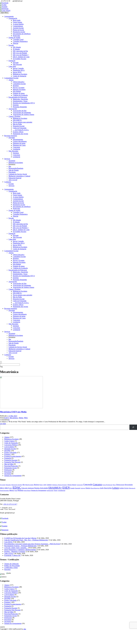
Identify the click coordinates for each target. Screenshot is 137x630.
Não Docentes (13, 151)
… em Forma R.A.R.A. (21, 130)
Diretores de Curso (19, 145)
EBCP (7, 488)
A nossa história (18, 24)
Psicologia (12, 172)
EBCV (10, 488)
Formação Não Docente (12, 462)
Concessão (87, 484)
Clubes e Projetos (14, 116)
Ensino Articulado (10, 452)
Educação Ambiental (28, 488)
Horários (16, 86)
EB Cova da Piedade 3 (20, 55)
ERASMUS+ (17, 120)
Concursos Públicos (11, 445)
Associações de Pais (19, 111)
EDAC (17, 487)
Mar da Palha (17, 124)
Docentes (12, 137)
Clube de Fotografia (19, 128)
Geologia (83, 488)
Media (21, 418)
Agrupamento (9, 16)
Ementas (16, 105)
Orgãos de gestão (14, 37)
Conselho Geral (18, 39)
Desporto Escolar (19, 126)
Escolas (11, 45)
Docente (16, 62)
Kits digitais (17, 91)
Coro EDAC (8, 542)
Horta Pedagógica (95, 488)
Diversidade (129, 484)
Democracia (120, 484)
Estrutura (16, 153)
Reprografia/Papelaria (16, 168)
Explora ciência (18, 132)
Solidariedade (50, 490)
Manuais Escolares (19, 89)
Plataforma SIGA (19, 70)
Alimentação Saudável (16, 484)
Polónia (20, 490)
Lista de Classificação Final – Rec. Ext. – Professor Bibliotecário (26, 540)
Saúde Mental (27, 490)
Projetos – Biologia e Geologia (14, 551)
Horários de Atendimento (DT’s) (24, 103)
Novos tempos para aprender (22, 122)
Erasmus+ (7, 454)
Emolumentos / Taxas (20, 101)
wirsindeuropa (61, 490)
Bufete (41, 484)
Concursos (16, 147)
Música (11, 490)
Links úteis (12, 66)
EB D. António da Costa (21, 57)
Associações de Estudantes (22, 112)
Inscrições (108, 488)
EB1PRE (7, 450)
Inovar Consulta (18, 68)
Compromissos (18, 26)
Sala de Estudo (14, 170)
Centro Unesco (9, 441)
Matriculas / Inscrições (20, 99)
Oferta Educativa (18, 82)
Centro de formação (19, 76)
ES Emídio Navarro (19, 59)
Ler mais (3, 423)
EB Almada (17, 47)
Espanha (72, 488)
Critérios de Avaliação (20, 95)
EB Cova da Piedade (20, 53)
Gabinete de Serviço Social (18, 174)
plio (24, 629)
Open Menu (4, 12)
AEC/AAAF (13, 180)
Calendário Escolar (19, 84)
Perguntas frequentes (20, 107)
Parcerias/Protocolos (11, 466)
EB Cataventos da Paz (20, 51)
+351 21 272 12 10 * (10, 504)
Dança (114, 484)
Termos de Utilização (11, 564)
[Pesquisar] (133, 427)
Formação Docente (10, 460)
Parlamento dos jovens (20, 134)
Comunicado (80, 484)
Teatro (55, 490)
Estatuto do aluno (19, 93)
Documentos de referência (22, 34)
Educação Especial (15, 178)
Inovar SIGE (17, 72)
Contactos (7, 182)
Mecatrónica (14, 418)
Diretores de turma (19, 143)
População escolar (19, 32)
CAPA (44, 484)
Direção (15, 43)
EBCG (2, 488)
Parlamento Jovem (10, 468)
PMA (26, 418)
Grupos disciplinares (20, 141)
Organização (13, 18)
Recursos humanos (10, 136)
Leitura (115, 488)
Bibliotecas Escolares (20, 74)
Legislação (16, 149)
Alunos (11, 80)
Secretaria (12, 161)
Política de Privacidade (12, 566)
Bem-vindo (16, 20)
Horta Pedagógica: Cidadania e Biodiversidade (20, 550)
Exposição (77, 488)
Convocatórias (9, 447)
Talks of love (8, 553)
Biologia (36, 484)
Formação (12, 61)
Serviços (7, 159)
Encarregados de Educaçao (18, 97)
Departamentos (18, 139)
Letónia (121, 488)
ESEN (6, 418)
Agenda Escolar (18, 28)
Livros (126, 488)
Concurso (97, 484)
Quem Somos (17, 22)
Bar (10, 166)
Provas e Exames (18, 87)
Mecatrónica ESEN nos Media (13, 412)
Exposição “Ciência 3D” (12, 555)
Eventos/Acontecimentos (12, 456)
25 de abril (2, 484)
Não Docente (17, 64)
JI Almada (16, 49)
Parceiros (7, 569)
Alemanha (8, 484)
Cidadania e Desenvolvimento (59, 484)
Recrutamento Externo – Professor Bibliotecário (20, 546)
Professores (8, 470)
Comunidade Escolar (11, 78)
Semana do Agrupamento (12, 475)
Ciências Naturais (71, 484)
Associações (13, 109)
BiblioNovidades (29, 484)
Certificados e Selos (11, 567)
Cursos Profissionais (107, 484)
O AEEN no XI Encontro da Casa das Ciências (20, 538)
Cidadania (49, 484)
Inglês (102, 488)
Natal (16, 490)
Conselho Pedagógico (20, 41)
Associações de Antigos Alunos (23, 114)
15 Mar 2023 (12, 416)
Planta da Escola (18, 30)
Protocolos (16, 36)
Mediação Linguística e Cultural (19, 176)
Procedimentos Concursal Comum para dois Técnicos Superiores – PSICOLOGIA (32, 544)
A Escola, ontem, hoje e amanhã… (16, 548)
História (88, 488)
